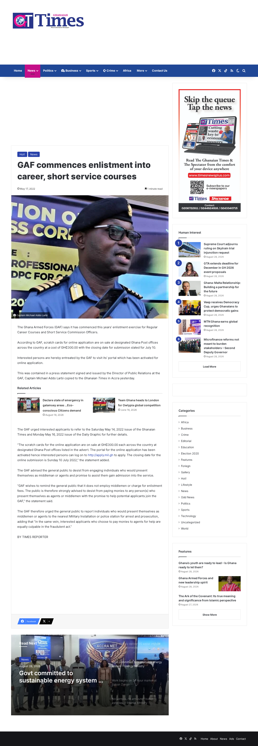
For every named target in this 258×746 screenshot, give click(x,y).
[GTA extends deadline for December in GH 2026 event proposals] (190, 269)
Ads (231, 738)
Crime (110, 70)
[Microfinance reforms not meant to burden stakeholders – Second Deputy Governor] (190, 345)
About (214, 738)
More (140, 70)
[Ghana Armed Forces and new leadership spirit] (229, 583)
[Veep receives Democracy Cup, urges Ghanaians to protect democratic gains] (190, 307)
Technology (188, 516)
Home (18, 70)
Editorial (186, 441)
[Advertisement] (169, 32)
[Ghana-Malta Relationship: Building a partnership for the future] (190, 288)
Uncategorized (190, 522)
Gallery (185, 472)
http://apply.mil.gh (100, 455)
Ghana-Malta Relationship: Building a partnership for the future (222, 287)
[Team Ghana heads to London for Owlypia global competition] (104, 405)
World (184, 528)
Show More (210, 614)
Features (186, 459)
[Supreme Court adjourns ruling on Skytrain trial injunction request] (190, 249)
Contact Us (159, 70)
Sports (90, 70)
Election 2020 (190, 453)
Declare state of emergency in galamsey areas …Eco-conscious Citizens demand (63, 405)
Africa (127, 70)
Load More (209, 366)
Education (187, 447)
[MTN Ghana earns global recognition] (190, 327)
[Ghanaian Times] (48, 19)
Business (71, 70)
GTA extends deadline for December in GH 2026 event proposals (221, 268)
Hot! (22, 154)
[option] (90, 675)
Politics (48, 70)
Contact (241, 738)
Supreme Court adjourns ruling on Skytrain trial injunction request (221, 248)
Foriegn (185, 466)
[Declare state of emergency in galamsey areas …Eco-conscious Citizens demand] (29, 405)
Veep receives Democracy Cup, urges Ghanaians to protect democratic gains (221, 306)
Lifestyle (186, 484)
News (31, 70)
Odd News (187, 497)
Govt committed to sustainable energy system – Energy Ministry (60, 676)
